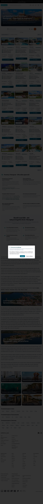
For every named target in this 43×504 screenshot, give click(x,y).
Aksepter (22, 256)
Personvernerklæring (21, 252)
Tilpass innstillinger (29, 256)
